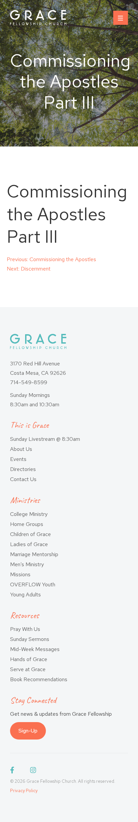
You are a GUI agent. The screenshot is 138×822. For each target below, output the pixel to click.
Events (18, 459)
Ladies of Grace (29, 544)
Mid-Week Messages (35, 649)
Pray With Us (25, 629)
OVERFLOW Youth (32, 584)
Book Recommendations (38, 679)
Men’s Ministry (27, 564)
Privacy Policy (24, 791)
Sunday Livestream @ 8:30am (45, 439)
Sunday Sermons (29, 639)
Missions (20, 574)
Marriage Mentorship (34, 554)
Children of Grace (30, 534)
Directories (23, 469)
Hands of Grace (28, 659)
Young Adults (25, 594)
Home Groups (26, 524)
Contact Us (23, 479)
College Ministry (29, 514)
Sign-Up (28, 730)
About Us (21, 449)
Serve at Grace (28, 669)
